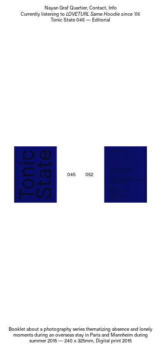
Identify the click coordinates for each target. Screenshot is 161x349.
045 (71, 174)
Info (113, 8)
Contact (97, 8)
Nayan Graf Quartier (66, 8)
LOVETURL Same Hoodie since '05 (103, 14)
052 (89, 174)
